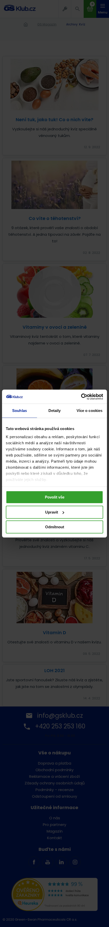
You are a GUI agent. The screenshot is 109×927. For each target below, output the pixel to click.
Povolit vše (54, 497)
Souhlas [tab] (19, 410)
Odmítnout (54, 527)
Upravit (51, 512)
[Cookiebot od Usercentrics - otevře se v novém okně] (81, 396)
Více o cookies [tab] (89, 410)
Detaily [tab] (54, 410)
